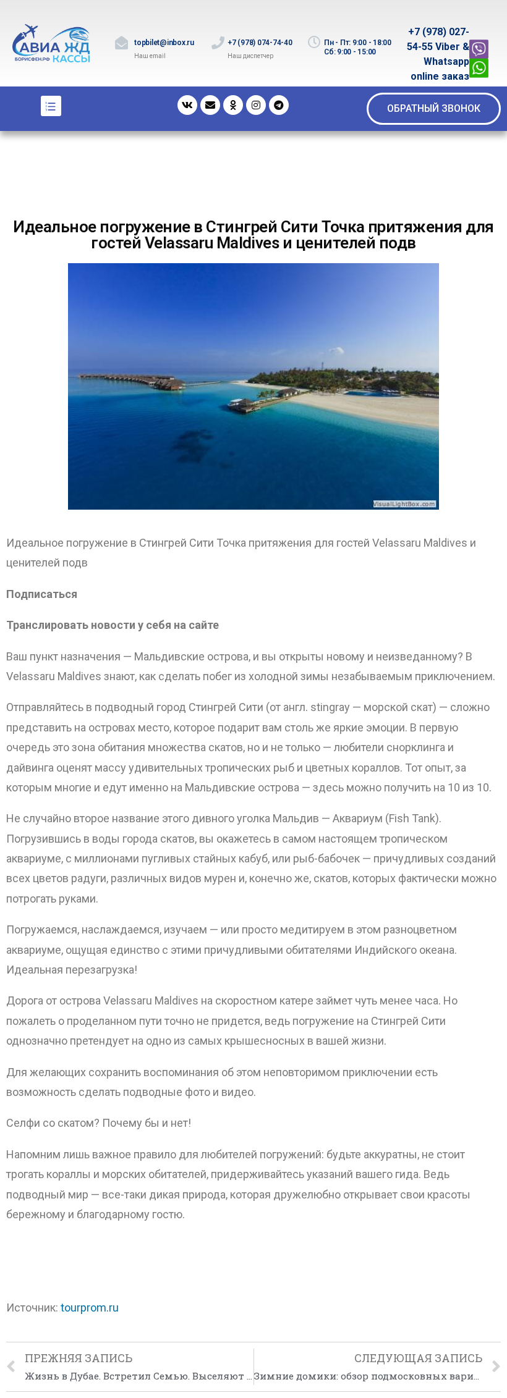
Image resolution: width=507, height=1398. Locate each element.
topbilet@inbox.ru (164, 42)
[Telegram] (279, 105)
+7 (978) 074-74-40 (260, 42)
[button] (434, 109)
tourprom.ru (90, 1307)
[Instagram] (256, 105)
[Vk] (187, 105)
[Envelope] (210, 105)
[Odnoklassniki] (233, 105)
